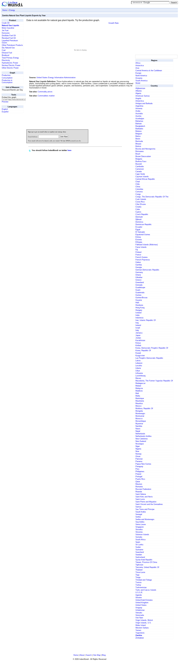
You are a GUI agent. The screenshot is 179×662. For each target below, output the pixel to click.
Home (4, 10)
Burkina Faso (141, 161)
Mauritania (140, 401)
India (137, 315)
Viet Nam (139, 618)
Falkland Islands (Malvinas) (147, 245)
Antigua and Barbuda (144, 103)
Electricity (6, 60)
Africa (138, 63)
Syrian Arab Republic (144, 560)
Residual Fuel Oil (9, 38)
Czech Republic (142, 214)
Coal (3, 50)
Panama (139, 461)
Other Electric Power (10, 68)
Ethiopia (139, 242)
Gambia (139, 265)
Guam (138, 290)
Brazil (138, 154)
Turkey (138, 585)
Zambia (139, 635)
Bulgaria (139, 159)
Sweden (139, 555)
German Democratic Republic (147, 270)
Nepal (138, 431)
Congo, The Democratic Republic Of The (152, 197)
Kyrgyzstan (140, 355)
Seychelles (140, 522)
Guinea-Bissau (141, 297)
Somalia (139, 537)
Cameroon (140, 169)
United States (141, 605)
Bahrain (139, 124)
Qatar (138, 481)
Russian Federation (143, 489)
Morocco (139, 418)
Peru (137, 469)
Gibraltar (139, 277)
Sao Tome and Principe (145, 509)
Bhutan (138, 144)
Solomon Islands (142, 534)
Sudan (138, 547)
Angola (138, 98)
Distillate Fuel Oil (9, 35)
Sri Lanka (139, 545)
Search (89, 655)
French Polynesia (143, 260)
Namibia (139, 426)
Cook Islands (141, 199)
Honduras (139, 305)
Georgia (139, 267)
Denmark (139, 217)
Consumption (7, 78)
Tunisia (138, 582)
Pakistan (139, 459)
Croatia (138, 207)
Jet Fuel (5, 30)
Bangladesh (140, 126)
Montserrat (140, 416)
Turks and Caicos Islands (146, 590)
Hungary (139, 310)
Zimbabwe (140, 638)
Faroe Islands (141, 247)
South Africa (140, 539)
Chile (138, 184)
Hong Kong (140, 308)
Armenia (139, 108)
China (138, 187)
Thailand (139, 570)
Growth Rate (114, 23)
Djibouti (139, 219)
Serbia (138, 517)
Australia (139, 113)
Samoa (138, 507)
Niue (137, 451)
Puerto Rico (140, 479)
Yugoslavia (140, 633)
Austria (138, 116)
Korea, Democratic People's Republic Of (152, 348)
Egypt (138, 229)
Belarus (139, 131)
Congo (138, 194)
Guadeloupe (140, 287)
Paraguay (139, 466)
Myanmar (139, 424)
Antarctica (140, 65)
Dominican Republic (144, 224)
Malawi (138, 386)
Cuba (138, 209)
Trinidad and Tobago (144, 580)
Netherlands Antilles (144, 436)
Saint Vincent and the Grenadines (149, 504)
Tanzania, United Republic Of (147, 567)
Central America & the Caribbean (149, 70)
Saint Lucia (140, 499)
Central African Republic (145, 179)
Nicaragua (140, 444)
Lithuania (139, 373)
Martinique (140, 398)
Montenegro (140, 413)
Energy (12, 10)
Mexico (138, 406)
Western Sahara (142, 628)
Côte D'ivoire (141, 204)
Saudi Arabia (141, 512)
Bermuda (139, 141)
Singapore (140, 527)
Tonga (138, 577)
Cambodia (140, 166)
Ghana (138, 275)
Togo (137, 575)
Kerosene (6, 33)
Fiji (137, 250)
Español (5, 112)
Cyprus (138, 212)
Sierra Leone (141, 524)
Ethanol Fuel (7, 53)
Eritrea (138, 237)
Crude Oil (5, 23)
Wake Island (141, 625)
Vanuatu (139, 613)
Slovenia (139, 532)
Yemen (138, 630)
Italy (137, 330)
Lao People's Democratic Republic (149, 358)
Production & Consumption (7, 81)
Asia (137, 68)
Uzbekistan (140, 610)
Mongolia (139, 411)
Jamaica (139, 333)
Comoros (139, 192)
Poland (138, 474)
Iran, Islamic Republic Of (146, 320)
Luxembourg (140, 376)
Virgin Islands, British (144, 620)
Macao (138, 378)
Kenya (138, 343)
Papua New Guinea (143, 464)
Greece (138, 280)
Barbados (139, 129)
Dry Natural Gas (8, 48)
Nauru (138, 429)
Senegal (139, 514)
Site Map (96, 655)
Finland (138, 252)
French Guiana (141, 257)
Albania (139, 91)
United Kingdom (142, 602)
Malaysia (139, 388)
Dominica (139, 222)
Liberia (138, 368)
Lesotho (139, 366)
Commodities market (46, 96)
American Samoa (142, 96)
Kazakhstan (140, 340)
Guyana (139, 300)
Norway (139, 454)
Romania (139, 487)
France (138, 255)
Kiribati (138, 345)
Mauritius (139, 403)
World (138, 83)
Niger (138, 446)
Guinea (138, 295)
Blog (104, 655)
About (82, 655)
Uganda (139, 595)
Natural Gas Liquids (10, 25)
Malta (138, 396)
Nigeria (138, 449)
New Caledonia (142, 439)
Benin (138, 139)
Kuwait (138, 353)
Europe (138, 73)
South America (141, 81)
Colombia (139, 189)
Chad (138, 182)
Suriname (139, 550)
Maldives (139, 391)
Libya (138, 371)
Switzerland (140, 557)
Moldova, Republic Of (144, 408)
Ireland (138, 325)
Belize (138, 136)
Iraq (137, 323)
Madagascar (140, 383)
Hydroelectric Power (10, 63)
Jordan (138, 338)
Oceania (139, 78)
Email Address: (33, 137)
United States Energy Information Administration (56, 77)
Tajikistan (139, 565)
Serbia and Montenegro (145, 519)
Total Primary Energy (10, 58)
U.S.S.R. (139, 592)
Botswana (139, 151)
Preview (5, 102)
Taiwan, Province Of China (146, 562)
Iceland (138, 313)
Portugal (139, 476)
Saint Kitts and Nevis (144, 497)
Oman (138, 456)
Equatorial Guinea (143, 234)
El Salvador (140, 232)
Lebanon (139, 363)
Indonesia (139, 318)
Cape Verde (140, 174)
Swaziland (140, 552)
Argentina (139, 106)
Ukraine (139, 597)
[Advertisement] (114, 108)
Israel (138, 328)
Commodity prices (45, 92)
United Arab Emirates (144, 600)
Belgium (139, 134)
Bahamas (139, 121)
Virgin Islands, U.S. (143, 623)
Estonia (139, 239)
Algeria (138, 93)
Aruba (138, 111)
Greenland (140, 282)
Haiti (137, 303)
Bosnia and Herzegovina (145, 149)
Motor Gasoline (8, 28)
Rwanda (139, 492)
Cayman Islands (142, 176)
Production (6, 75)
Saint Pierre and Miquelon (146, 502)
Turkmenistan (141, 587)
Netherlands (140, 434)
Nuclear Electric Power (11, 65)
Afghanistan (140, 88)
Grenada (139, 285)
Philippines (140, 471)
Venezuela (140, 615)
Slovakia (139, 529)
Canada (139, 171)
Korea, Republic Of (143, 350)
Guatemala (140, 292)
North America (141, 76)
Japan (138, 335)
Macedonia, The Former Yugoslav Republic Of (154, 381)
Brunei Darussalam (143, 156)
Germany (139, 272)
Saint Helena (141, 494)
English (5, 109)
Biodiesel (5, 55)
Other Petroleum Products (12, 45)
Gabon (138, 262)
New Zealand (141, 441)
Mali (137, 393)
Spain (138, 542)
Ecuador (139, 227)
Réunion (139, 484)
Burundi (139, 164)
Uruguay (139, 608)
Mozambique (141, 421)
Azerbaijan (140, 118)
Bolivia (138, 146)
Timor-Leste (140, 572)
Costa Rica (140, 202)
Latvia (138, 360)
